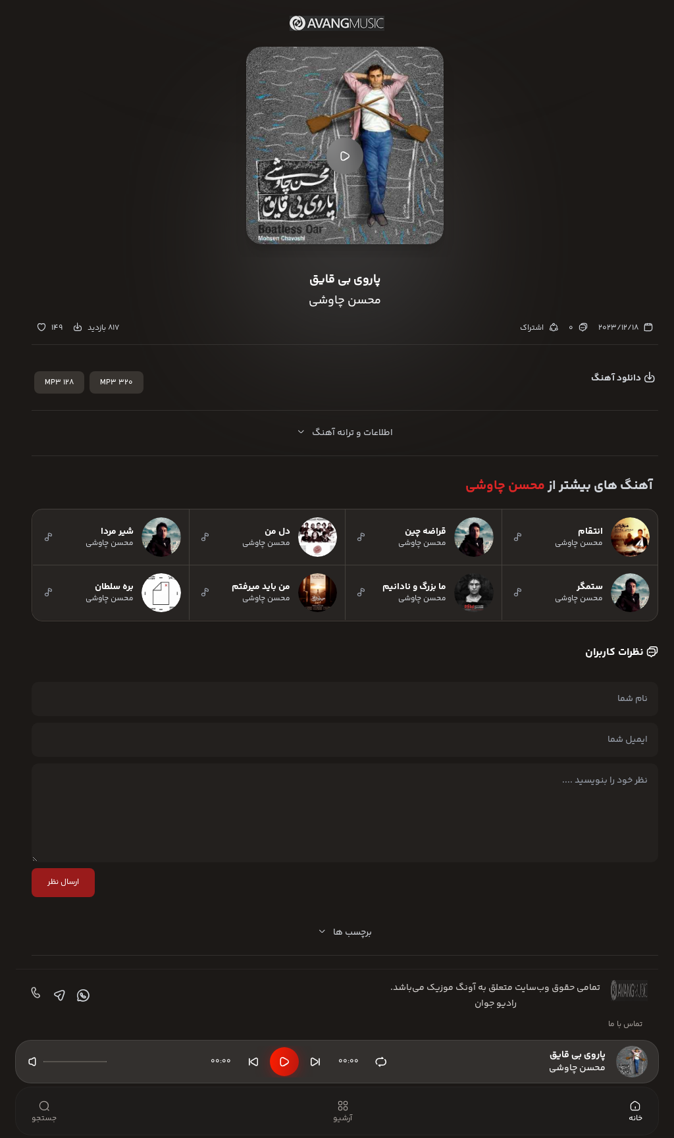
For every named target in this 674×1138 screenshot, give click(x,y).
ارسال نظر (63, 882)
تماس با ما (625, 1024)
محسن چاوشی (505, 486)
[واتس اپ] (82, 996)
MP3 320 (116, 382)
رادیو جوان (496, 1003)
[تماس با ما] (34, 996)
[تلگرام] (58, 996)
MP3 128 (59, 382)
